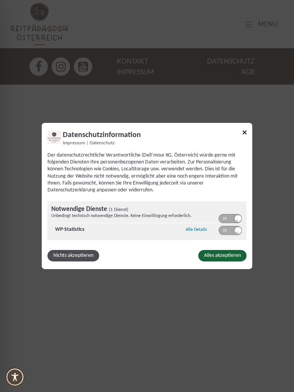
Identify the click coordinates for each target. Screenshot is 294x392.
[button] (238, 218)
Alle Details (196, 229)
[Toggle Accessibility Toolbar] (15, 377)
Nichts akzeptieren (73, 255)
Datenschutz (102, 143)
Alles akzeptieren (222, 255)
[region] (147, 221)
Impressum (74, 143)
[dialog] (147, 196)
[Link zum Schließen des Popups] (245, 134)
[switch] (230, 217)
